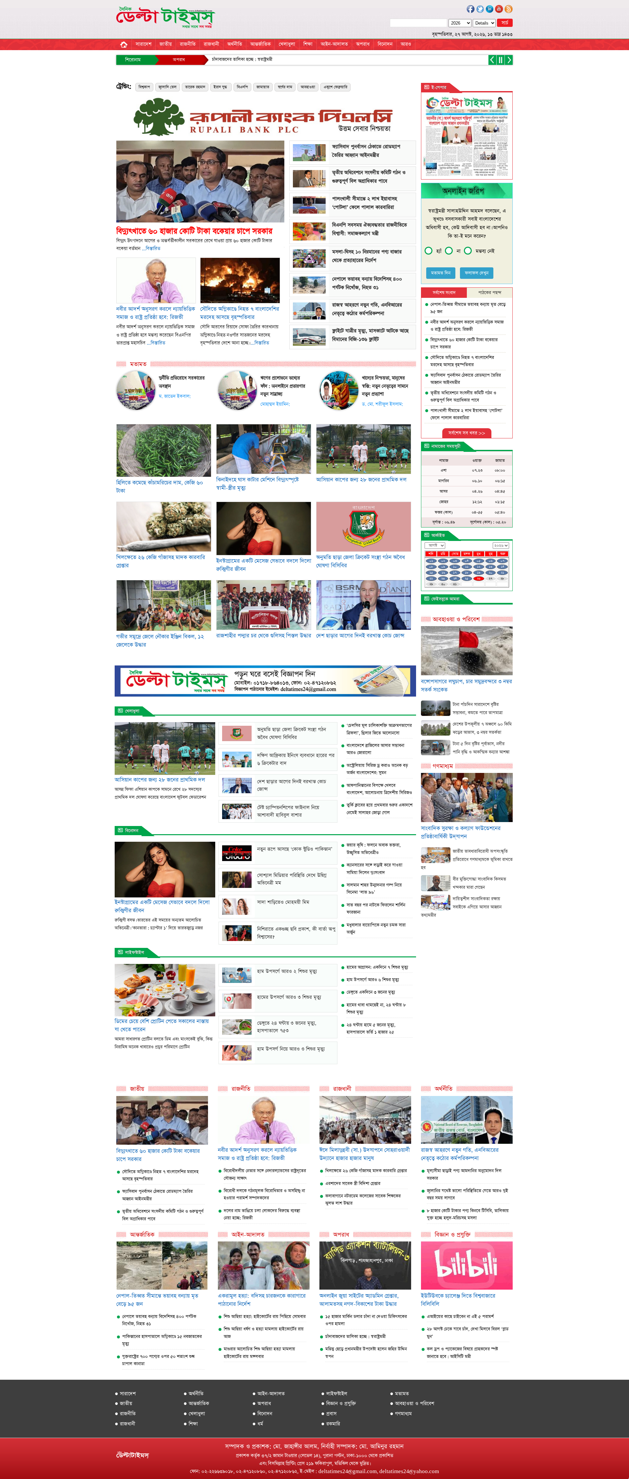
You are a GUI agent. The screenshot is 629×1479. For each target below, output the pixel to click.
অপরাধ (363, 44)
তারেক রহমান (195, 87)
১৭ (455, 573)
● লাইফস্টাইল (334, 1393)
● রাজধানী (125, 1423)
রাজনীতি (188, 44)
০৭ (503, 561)
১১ (466, 567)
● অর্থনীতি (193, 1393)
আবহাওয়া (307, 87)
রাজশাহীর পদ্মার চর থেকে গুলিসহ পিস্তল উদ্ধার (263, 636)
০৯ (443, 567)
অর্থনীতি (234, 44)
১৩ (490, 567)
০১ (431, 561)
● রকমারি (330, 1423)
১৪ (502, 567)
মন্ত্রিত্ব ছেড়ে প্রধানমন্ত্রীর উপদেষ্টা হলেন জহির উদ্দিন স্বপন (221, 59)
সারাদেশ (143, 44)
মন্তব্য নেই (485, 251)
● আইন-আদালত (268, 1393)
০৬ (490, 561)
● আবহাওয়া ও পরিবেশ (412, 1403)
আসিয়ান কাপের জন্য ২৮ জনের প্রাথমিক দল (361, 480)
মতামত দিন (440, 273)
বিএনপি (242, 87)
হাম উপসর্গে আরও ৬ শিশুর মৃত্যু (373, 980)
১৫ (431, 573)
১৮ (466, 573)
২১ (502, 573)
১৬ (443, 573)
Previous (106, 175)
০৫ (479, 561)
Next (294, 175)
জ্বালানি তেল (167, 87)
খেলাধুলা (287, 44)
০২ (443, 561)
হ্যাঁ (439, 251)
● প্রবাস (328, 1413)
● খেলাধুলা (194, 1413)
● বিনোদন (262, 1413)
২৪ (455, 579)
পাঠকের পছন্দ (489, 293)
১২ (478, 567)
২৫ (466, 579)
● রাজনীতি (125, 1413)
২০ (490, 573)
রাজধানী (211, 44)
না (459, 251)
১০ (455, 567)
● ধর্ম (257, 1423)
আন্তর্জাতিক (260, 44)
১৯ (478, 573)
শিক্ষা (308, 44)
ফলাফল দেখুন (476, 273)
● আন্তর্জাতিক (196, 1403)
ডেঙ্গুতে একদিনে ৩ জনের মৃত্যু (371, 992)
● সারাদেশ (125, 1393)
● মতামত (399, 1393)
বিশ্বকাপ (144, 87)
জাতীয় (166, 44)
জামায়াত (263, 87)
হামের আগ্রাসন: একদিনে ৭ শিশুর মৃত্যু (377, 967)
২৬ (478, 579)
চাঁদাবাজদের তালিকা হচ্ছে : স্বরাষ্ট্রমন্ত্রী (309, 59)
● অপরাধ (261, 1403)
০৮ (431, 567)
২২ (431, 579)
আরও (406, 44)
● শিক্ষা (190, 1423)
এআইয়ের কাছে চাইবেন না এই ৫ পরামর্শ (460, 1317)
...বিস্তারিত (151, 248)
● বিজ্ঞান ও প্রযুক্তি (338, 1403)
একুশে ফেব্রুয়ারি (335, 87)
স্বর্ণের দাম (285, 87)
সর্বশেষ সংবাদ (444, 293)
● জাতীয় (123, 1403)
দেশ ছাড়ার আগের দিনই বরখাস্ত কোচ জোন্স (360, 636)
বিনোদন (385, 44)
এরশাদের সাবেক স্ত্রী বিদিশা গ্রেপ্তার (352, 1184)
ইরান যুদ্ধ (221, 87)
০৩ (455, 561)
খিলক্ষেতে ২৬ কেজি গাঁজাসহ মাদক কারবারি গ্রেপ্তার (366, 1171)
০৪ (466, 561)
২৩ (443, 579)
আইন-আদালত (334, 44)
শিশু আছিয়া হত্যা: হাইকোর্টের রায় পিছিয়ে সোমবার (265, 1317)
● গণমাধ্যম (401, 1413)
